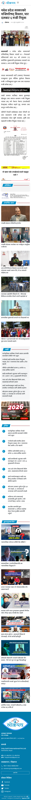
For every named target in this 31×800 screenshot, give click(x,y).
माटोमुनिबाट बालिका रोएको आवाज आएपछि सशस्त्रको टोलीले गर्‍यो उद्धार (15, 354)
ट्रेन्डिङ (5, 426)
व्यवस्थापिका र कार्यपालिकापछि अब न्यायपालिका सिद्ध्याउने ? (11, 564)
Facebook (7, 782)
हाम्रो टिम (15, 772)
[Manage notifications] (27, 796)
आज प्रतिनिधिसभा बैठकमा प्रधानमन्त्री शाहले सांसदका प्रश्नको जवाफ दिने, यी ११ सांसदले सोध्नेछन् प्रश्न (14, 270)
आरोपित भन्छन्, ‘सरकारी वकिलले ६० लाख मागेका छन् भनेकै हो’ (13, 706)
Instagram (7, 791)
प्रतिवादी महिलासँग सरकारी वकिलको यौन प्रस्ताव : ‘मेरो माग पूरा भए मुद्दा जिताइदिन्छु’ (13, 659)
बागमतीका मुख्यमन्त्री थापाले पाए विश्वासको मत (15, 317)
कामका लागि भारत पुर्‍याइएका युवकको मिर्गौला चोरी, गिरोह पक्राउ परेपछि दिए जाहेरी (15, 611)
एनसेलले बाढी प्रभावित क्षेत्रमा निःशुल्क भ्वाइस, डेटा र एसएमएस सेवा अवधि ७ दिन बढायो (14, 361)
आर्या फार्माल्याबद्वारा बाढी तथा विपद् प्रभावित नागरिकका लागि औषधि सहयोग (14, 386)
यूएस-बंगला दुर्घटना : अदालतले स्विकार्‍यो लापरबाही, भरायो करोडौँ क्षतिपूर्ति (13, 635)
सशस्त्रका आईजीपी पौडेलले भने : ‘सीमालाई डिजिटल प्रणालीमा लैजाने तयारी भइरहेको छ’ (14, 295)
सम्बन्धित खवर (8, 203)
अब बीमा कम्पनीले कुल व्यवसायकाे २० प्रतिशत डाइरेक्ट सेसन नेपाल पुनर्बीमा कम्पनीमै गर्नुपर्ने (17, 510)
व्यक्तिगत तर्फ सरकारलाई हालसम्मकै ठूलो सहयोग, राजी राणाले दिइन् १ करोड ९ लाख (16, 499)
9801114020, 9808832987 (11, 766)
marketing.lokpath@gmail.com (13, 768)
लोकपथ (7, 22)
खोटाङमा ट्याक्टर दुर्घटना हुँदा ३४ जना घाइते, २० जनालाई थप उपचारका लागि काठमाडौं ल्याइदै (13, 393)
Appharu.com (25, 798)
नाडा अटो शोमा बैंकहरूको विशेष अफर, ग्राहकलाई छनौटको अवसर (13, 380)
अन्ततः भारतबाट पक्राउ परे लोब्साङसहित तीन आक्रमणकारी (14, 588)
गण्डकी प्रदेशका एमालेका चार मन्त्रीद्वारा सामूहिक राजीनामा (15, 245)
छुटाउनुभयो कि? (9, 522)
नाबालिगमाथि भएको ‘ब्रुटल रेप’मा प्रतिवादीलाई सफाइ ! (15, 682)
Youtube (6, 785)
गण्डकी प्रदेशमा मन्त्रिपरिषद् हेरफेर (11, 223)
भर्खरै (7, 349)
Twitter (6, 788)
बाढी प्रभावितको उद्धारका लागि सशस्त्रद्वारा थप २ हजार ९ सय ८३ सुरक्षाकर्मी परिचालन (14, 374)
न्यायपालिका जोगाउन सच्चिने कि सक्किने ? (13, 542)
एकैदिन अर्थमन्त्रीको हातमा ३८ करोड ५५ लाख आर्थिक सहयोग (14, 368)
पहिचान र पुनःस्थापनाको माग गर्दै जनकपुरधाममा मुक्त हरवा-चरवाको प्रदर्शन (15, 340)
